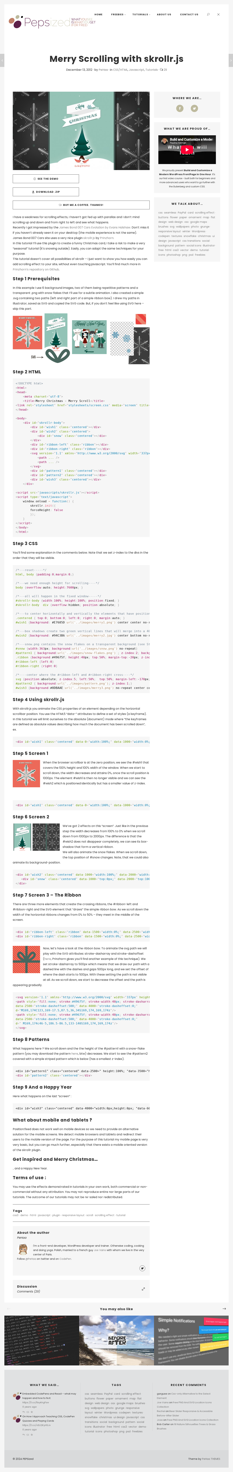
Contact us (189, 14)
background (166, 245)
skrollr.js (89, 238)
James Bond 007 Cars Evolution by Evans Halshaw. (95, 227)
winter (186, 231)
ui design (119, 1417)
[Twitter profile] (142, 1268)
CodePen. (66, 1259)
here (47, 959)
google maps (198, 222)
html (33, 1215)
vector (184, 250)
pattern (180, 245)
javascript (44, 1215)
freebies (200, 255)
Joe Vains (100, 1250)
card (190, 212)
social (206, 241)
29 (165, 70)
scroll (89, 1215)
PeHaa (103, 70)
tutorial (120, 1215)
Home (98, 14)
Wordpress (198, 231)
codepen (164, 236)
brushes (163, 226)
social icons (194, 245)
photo (195, 226)
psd (191, 255)
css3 (15, 1215)
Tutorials (140, 14)
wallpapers (182, 226)
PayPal (182, 212)
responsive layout (73, 1215)
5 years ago (29, 1407)
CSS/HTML (120, 70)
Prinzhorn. (107, 238)
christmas (204, 236)
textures (176, 236)
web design (175, 222)
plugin (56, 1215)
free (161, 250)
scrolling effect (104, 1215)
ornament (195, 217)
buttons (163, 217)
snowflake (190, 236)
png (184, 255)
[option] (41, 1340)
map (206, 217)
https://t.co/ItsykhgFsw (35, 1402)
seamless (170, 212)
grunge (205, 226)
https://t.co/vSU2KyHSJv (36, 1425)
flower (174, 217)
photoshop (174, 255)
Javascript (136, 70)
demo (24, 1215)
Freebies (117, 14)
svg (172, 226)
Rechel (161, 1411)
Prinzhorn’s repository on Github (36, 269)
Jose (160, 1420)
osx (186, 222)
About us (164, 14)
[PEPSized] (52, 22)
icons (161, 255)
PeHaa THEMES (211, 1459)
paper (183, 217)
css (160, 212)
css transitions (191, 241)
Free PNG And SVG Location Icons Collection (192, 1420)
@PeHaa (30, 1259)
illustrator (209, 245)
